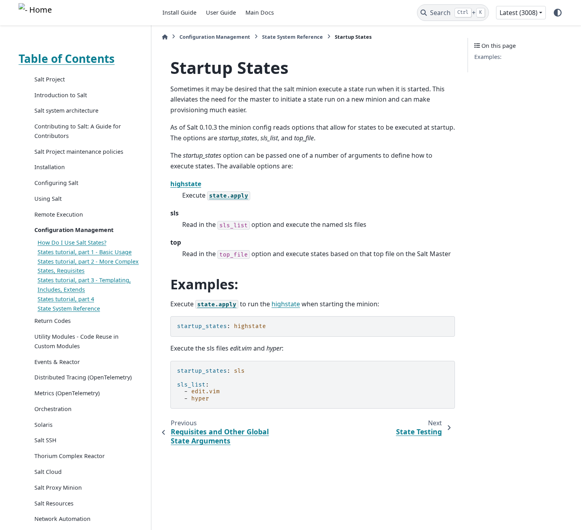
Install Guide (179, 12)
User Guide (221, 12)
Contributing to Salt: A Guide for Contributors (77, 131)
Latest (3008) (519, 12)
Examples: (488, 56)
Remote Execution (58, 214)
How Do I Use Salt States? (72, 242)
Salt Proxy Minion (58, 487)
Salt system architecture (66, 111)
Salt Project (49, 79)
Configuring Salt (56, 183)
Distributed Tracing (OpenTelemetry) (83, 377)
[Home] (165, 37)
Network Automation (62, 518)
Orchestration (53, 409)
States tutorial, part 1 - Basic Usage (85, 252)
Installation (49, 167)
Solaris (43, 424)
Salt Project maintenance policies (78, 151)
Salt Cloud (48, 471)
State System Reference (69, 308)
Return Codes (52, 321)
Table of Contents (67, 58)
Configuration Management (73, 230)
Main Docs (259, 12)
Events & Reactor (57, 362)
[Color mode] (557, 12)
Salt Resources (54, 503)
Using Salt (48, 198)
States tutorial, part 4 (66, 299)
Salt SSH (45, 440)
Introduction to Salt (60, 95)
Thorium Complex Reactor (69, 456)
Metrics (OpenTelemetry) (67, 393)
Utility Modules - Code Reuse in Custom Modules (76, 341)
